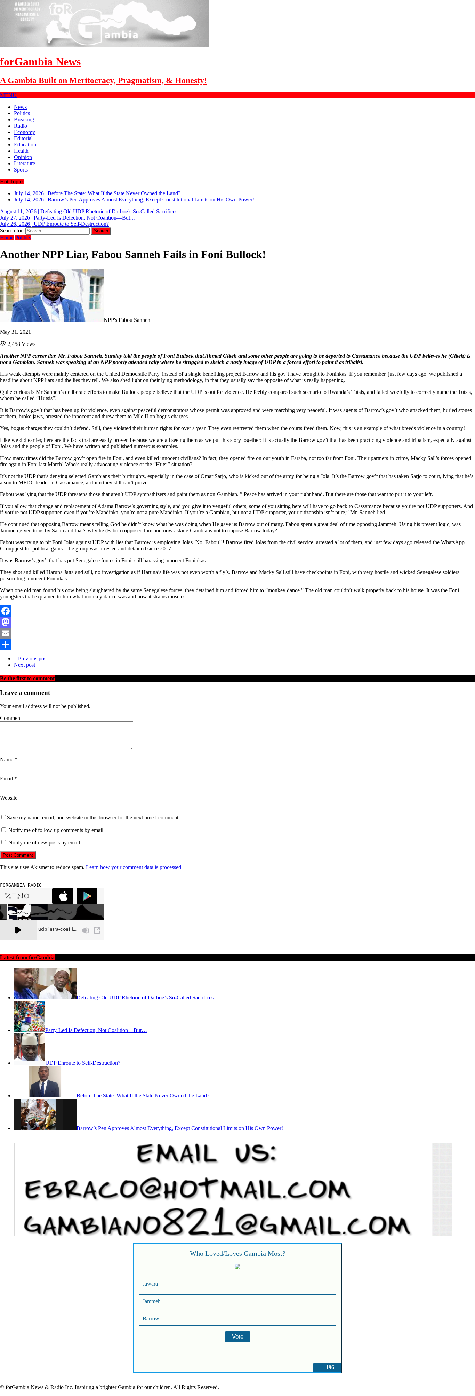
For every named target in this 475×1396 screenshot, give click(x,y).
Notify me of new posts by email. (44, 843)
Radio (20, 126)
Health (21, 151)
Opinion (23, 157)
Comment (11, 718)
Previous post (33, 658)
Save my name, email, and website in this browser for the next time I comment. (93, 817)
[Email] (237, 633)
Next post (24, 665)
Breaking (24, 119)
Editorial (23, 138)
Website (8, 798)
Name (7, 759)
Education (25, 145)
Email (7, 779)
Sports (21, 170)
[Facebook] (237, 611)
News (20, 107)
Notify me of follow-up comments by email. (56, 830)
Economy (24, 132)
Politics (22, 113)
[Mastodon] (237, 622)
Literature (24, 163)
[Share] (237, 644)
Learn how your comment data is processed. (134, 867)
